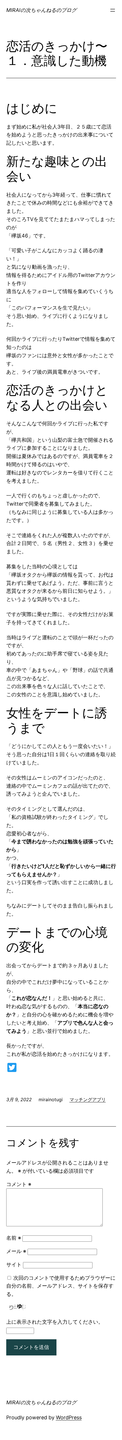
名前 (13, 1238)
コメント (18, 1184)
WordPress (69, 1417)
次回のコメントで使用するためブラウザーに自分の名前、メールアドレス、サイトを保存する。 (60, 1286)
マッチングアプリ (88, 1099)
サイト (14, 1264)
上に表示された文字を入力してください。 (54, 1322)
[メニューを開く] (112, 10)
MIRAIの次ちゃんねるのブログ (41, 10)
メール (16, 1251)
